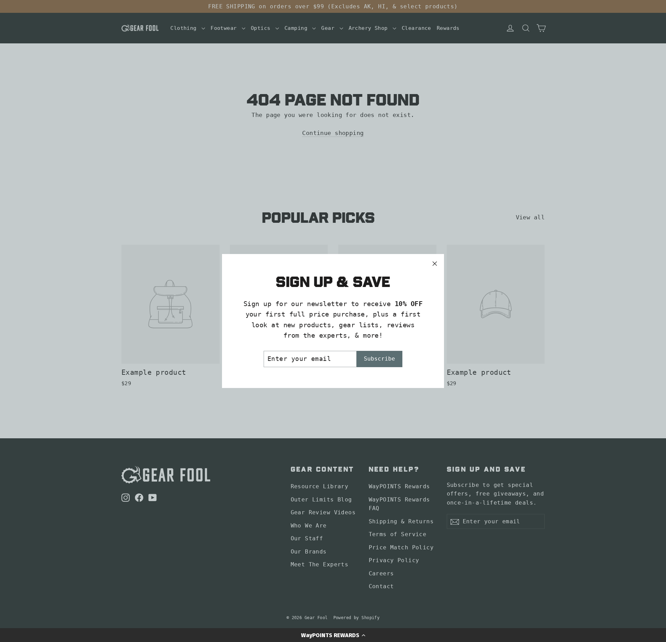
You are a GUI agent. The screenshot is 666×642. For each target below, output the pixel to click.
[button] (333, 635)
